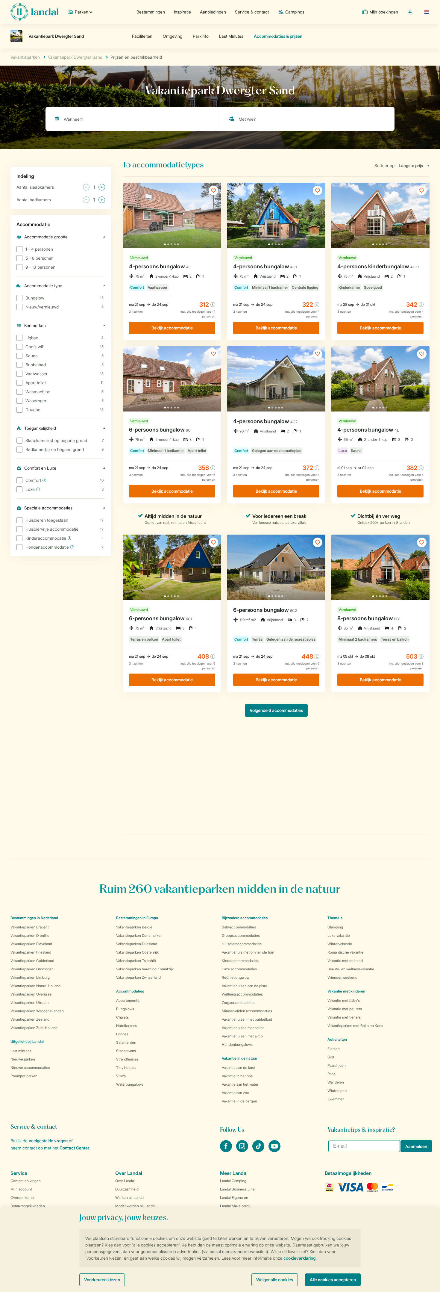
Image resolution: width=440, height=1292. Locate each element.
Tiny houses (126, 1067)
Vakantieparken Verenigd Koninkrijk (145, 969)
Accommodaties (130, 991)
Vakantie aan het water (240, 1084)
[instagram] (242, 1150)
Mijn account (21, 1189)
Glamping (335, 927)
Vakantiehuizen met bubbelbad (247, 1019)
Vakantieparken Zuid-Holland (33, 1027)
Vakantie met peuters (344, 1009)
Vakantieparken (25, 57)
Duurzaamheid (127, 1189)
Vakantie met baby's (343, 1000)
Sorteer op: (385, 165)
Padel (331, 1074)
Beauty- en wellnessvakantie (350, 969)
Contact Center (74, 1147)
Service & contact (252, 11)
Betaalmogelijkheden (27, 1206)
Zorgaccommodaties (238, 1002)
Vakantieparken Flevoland (31, 944)
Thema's (334, 918)
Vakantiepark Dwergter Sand (75, 57)
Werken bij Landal (129, 1197)
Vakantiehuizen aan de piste (244, 986)
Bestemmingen (150, 11)
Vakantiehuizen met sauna (243, 1027)
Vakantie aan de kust (238, 1067)
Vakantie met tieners (344, 1017)
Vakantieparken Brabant (29, 927)
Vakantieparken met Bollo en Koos (355, 1025)
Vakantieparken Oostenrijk (137, 952)
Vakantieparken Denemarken (139, 935)
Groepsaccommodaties (241, 935)
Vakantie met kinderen (346, 991)
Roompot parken (23, 1076)
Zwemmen (336, 1099)
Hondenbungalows (237, 1044)
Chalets (122, 1017)
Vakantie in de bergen (239, 1101)
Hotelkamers (126, 1025)
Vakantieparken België (134, 927)
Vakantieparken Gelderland (32, 960)
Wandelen (335, 1082)
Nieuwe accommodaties (30, 1067)
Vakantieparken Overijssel (31, 994)
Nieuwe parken (22, 1059)
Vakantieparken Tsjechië (136, 960)
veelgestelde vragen (48, 1140)
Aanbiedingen (213, 11)
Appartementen (129, 1000)
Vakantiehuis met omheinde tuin (248, 952)
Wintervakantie (339, 944)
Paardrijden (336, 1065)
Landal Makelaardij (235, 1206)
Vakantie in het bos (237, 1076)
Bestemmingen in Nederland (34, 918)
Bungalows (125, 1009)
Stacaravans (126, 1051)
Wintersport (337, 1090)
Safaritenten (126, 1042)
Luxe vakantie (338, 935)
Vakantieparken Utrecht (29, 1002)
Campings (294, 11)
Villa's (121, 1076)
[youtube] (274, 1150)
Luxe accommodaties (239, 969)
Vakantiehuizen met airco (242, 1036)
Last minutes (20, 1051)
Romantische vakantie (345, 952)
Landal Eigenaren (234, 1197)
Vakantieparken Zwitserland (138, 977)
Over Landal (125, 1180)
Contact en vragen (25, 1180)
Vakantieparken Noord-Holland (35, 986)
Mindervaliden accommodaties (247, 1011)
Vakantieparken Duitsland (136, 944)
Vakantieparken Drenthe (29, 935)
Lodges (122, 1034)
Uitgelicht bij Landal (27, 1041)
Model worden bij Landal (135, 1206)
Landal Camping (233, 1180)
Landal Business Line (237, 1189)
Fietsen (333, 1048)
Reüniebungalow (235, 977)
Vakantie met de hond (345, 960)
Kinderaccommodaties (240, 960)
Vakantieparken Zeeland (29, 1019)
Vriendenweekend (342, 977)
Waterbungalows (129, 1084)
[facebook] (226, 1150)
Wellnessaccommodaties (242, 994)
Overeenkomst (22, 1197)
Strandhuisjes (127, 1059)
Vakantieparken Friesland (30, 952)
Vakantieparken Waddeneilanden (37, 1011)
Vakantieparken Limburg (30, 977)
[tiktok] (258, 1150)
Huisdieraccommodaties (242, 944)
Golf (330, 1057)
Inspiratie (182, 11)
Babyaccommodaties (239, 927)
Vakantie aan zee (235, 1092)
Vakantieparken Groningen (32, 969)
